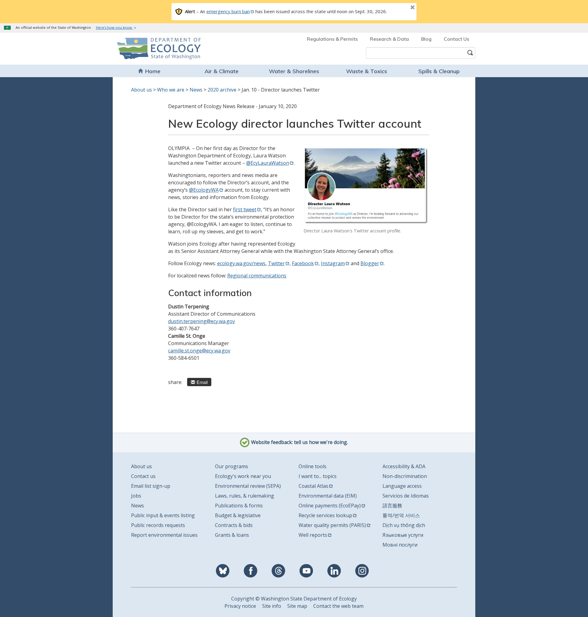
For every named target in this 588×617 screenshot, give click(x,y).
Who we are (170, 89)
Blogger (369, 263)
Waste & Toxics (366, 71)
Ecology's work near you (243, 476)
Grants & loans (232, 535)
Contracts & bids (234, 525)
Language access (402, 486)
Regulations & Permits (332, 39)
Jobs (136, 495)
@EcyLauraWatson (267, 163)
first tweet (244, 209)
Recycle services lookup (325, 515)
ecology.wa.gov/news (241, 263)
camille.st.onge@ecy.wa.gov (199, 350)
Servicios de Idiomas (406, 495)
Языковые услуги (403, 535)
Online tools (312, 466)
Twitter (276, 263)
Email (202, 382)
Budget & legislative (238, 515)
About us (141, 89)
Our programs (231, 466)
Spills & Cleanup (439, 71)
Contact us (143, 476)
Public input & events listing (163, 515)
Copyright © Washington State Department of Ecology (294, 598)
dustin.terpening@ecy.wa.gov (201, 321)
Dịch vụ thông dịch (404, 525)
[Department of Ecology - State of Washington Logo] (152, 48)
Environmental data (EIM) (328, 495)
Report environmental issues (164, 535)
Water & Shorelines (294, 71)
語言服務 (392, 505)
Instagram (333, 263)
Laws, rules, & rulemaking (244, 495)
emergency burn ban (228, 11)
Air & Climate (222, 71)
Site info (271, 606)
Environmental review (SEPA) (248, 486)
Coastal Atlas (313, 486)
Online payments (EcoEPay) (330, 505)
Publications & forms (239, 505)
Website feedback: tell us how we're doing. (299, 442)
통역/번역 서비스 (401, 515)
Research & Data (389, 39)
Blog (426, 39)
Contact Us (456, 39)
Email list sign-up (150, 486)
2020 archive (222, 89)
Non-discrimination (405, 476)
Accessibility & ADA (404, 466)
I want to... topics (318, 476)
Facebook (303, 263)
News (196, 89)
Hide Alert (398, 8)
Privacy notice (240, 606)
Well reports (313, 535)
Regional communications (256, 275)
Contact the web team (338, 606)
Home (152, 71)
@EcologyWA (204, 189)
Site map (297, 606)
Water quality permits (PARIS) (332, 525)
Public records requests (158, 525)
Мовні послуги (400, 544)
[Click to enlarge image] (366, 186)
